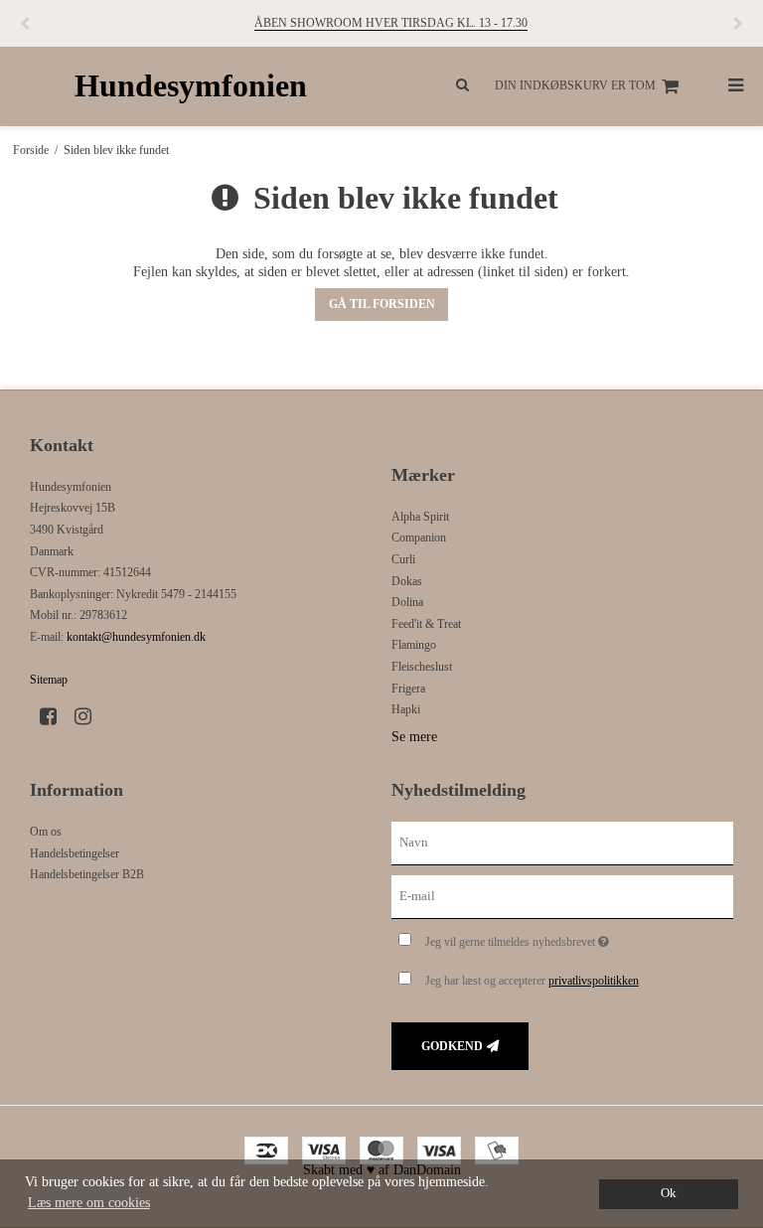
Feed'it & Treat (426, 624)
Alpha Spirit (420, 517)
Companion (418, 537)
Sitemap (49, 680)
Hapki (405, 709)
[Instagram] (90, 716)
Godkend (452, 1046)
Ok (669, 1193)
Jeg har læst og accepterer (532, 981)
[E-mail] (562, 895)
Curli (403, 559)
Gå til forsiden (382, 304)
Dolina (407, 602)
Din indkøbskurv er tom (575, 85)
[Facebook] (55, 716)
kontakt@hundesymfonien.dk (136, 637)
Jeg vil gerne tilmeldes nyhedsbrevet (566, 937)
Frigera (408, 688)
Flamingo (413, 645)
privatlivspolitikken (593, 981)
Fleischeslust (421, 667)
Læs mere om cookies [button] (89, 1202)
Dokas (406, 581)
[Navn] (562, 842)
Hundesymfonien (191, 86)
